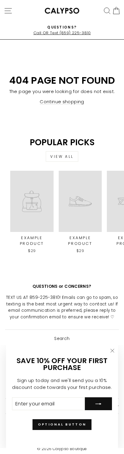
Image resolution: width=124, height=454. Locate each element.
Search (62, 338)
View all (62, 156)
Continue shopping (62, 102)
